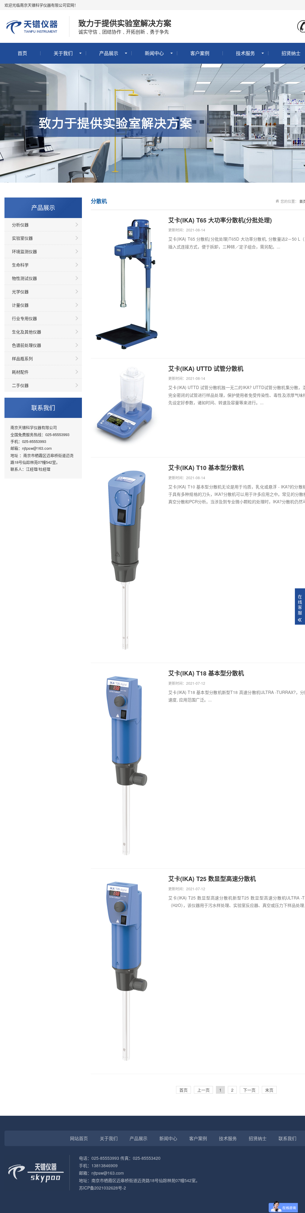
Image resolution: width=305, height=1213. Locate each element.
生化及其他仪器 (26, 332)
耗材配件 (20, 372)
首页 (22, 53)
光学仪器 (20, 291)
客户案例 (199, 53)
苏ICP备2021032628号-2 (102, 1188)
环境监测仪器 (24, 251)
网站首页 (79, 1138)
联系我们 (287, 1138)
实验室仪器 (22, 238)
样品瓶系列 (22, 358)
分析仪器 (20, 225)
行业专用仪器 (24, 318)
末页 (269, 1090)
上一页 (203, 1090)
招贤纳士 (258, 1138)
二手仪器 (20, 385)
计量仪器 (20, 305)
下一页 (249, 1090)
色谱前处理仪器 (26, 345)
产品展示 (108, 53)
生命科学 (20, 265)
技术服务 (245, 53)
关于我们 (63, 53)
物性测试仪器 (24, 278)
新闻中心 (154, 53)
